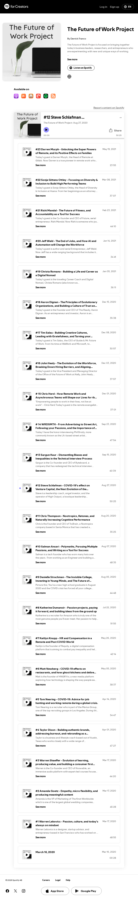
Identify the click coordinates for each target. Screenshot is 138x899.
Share (118, 130)
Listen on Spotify (83, 68)
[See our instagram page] (24, 891)
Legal (57, 880)
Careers (46, 880)
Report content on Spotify (108, 107)
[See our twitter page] (15, 891)
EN (129, 6)
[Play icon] (46, 129)
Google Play (88, 891)
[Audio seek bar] (82, 138)
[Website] (69, 77)
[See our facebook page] (7, 891)
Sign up (114, 7)
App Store (57, 891)
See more (72, 59)
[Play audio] (121, 117)
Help (68, 880)
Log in (103, 7)
